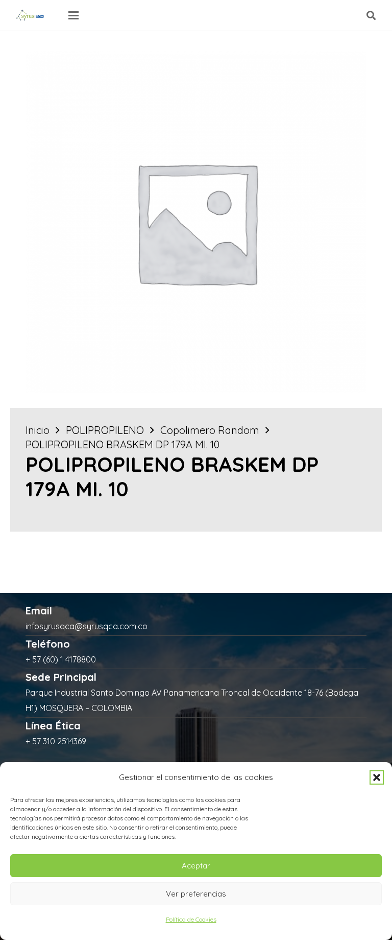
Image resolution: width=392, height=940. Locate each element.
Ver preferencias (196, 894)
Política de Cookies (191, 919)
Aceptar (196, 865)
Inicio (38, 430)
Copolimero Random (209, 430)
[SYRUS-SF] (30, 15)
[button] (377, 777)
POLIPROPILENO (105, 430)
